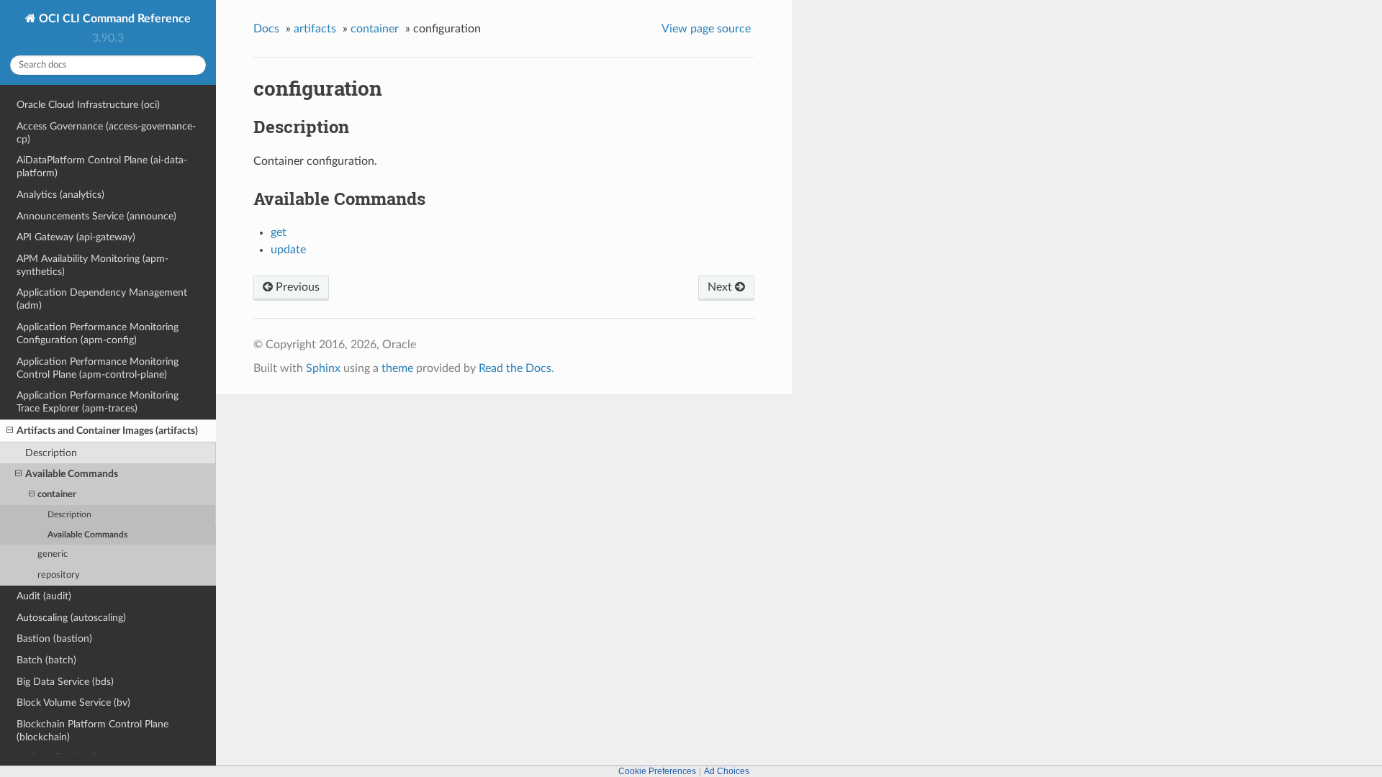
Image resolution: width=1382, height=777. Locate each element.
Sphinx (323, 368)
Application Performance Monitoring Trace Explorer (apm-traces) (98, 402)
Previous (296, 287)
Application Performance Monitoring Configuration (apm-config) (98, 333)
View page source (706, 29)
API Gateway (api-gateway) (76, 237)
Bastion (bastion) (54, 638)
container (56, 494)
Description (51, 452)
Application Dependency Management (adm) (102, 299)
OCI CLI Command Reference (113, 18)
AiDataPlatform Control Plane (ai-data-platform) (102, 166)
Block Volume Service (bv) (73, 702)
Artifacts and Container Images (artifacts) (107, 430)
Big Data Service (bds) (65, 681)
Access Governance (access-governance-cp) (106, 133)
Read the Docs (515, 368)
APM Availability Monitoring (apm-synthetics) (92, 265)
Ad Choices (726, 771)
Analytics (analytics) (60, 194)
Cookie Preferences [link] (657, 771)
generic (52, 554)
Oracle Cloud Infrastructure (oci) (88, 104)
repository (58, 575)
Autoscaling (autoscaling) (71, 617)
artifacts (315, 29)
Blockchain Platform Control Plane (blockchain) (92, 730)
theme (397, 368)
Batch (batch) (46, 660)
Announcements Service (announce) (96, 216)
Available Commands (71, 473)
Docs (266, 29)
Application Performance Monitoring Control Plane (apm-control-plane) (98, 368)
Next (721, 287)
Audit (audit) (44, 596)
